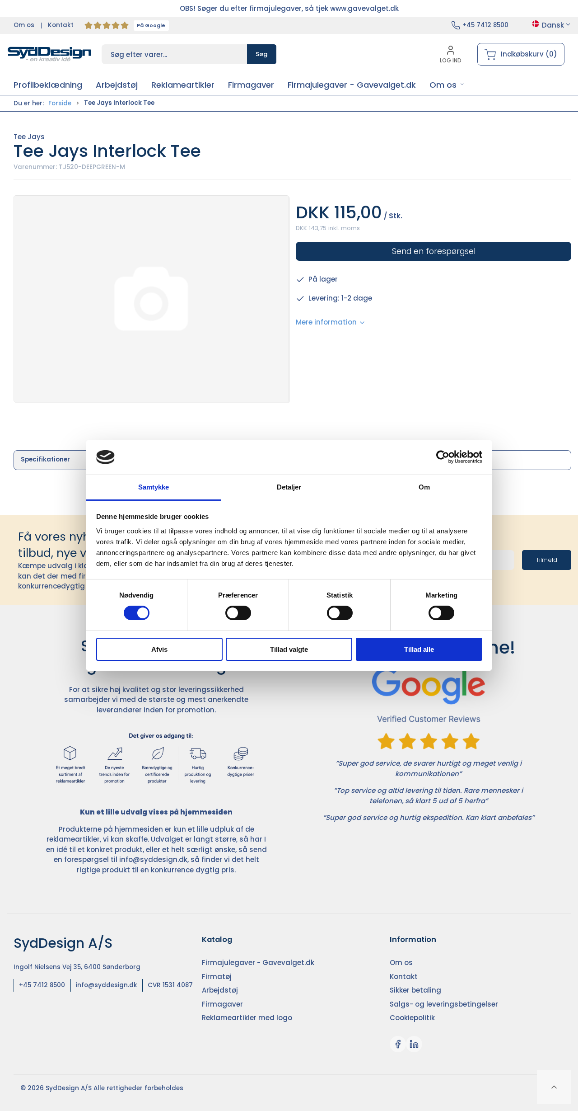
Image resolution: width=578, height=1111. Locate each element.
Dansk (553, 25)
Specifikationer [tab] (45, 459)
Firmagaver (222, 1004)
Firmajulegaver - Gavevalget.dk (258, 962)
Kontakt (61, 25)
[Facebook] (398, 1044)
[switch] (238, 613)
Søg (262, 54)
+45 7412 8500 (485, 25)
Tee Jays (29, 136)
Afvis (159, 649)
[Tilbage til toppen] (554, 1087)
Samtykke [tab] (153, 487)
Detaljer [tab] (289, 487)
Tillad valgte (289, 649)
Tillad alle (419, 649)
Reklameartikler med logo (247, 1017)
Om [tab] (424, 487)
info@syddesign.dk (153, 859)
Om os (24, 25)
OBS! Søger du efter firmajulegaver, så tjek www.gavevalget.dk (289, 8)
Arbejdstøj (220, 990)
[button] (447, 85)
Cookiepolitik (412, 1017)
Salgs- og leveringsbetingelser (444, 1004)
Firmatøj (217, 976)
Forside (59, 103)
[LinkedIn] (414, 1044)
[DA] (50, 54)
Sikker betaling (415, 990)
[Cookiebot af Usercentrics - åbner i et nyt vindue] (442, 457)
